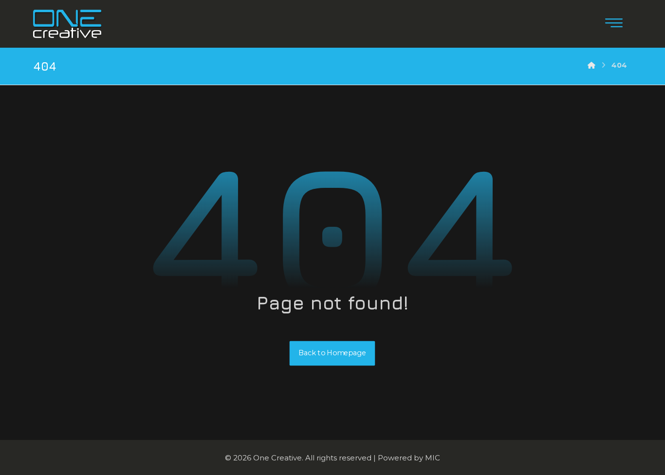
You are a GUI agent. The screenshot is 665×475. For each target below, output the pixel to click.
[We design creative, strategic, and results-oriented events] (67, 24)
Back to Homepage (332, 353)
